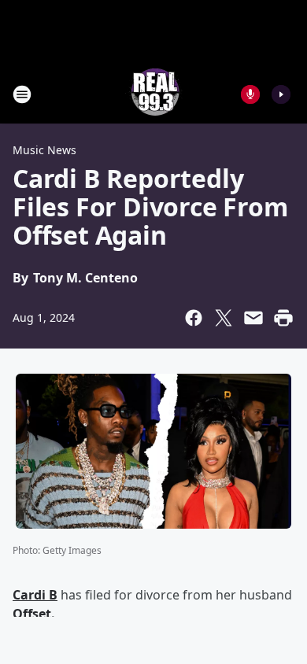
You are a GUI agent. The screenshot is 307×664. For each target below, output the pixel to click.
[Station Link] (154, 94)
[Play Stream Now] (281, 94)
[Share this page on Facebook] (194, 318)
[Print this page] (283, 318)
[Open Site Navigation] (22, 94)
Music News (44, 149)
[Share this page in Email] (253, 318)
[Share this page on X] (224, 318)
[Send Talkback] (250, 94)
